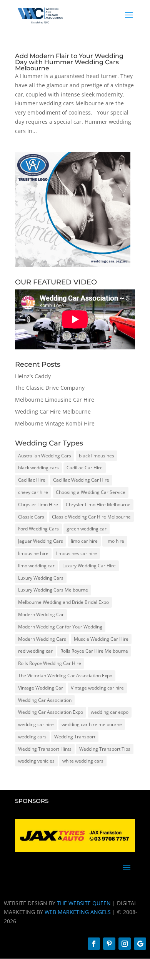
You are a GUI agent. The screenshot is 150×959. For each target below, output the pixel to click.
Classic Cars (31, 517)
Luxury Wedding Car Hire (89, 565)
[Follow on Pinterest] (109, 943)
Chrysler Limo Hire (38, 504)
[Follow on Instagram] (124, 943)
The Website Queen (84, 903)
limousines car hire (76, 553)
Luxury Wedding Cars (40, 578)
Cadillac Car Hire (85, 467)
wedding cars (32, 736)
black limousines (96, 455)
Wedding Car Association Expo (50, 712)
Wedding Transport (74, 736)
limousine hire (33, 553)
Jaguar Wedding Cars (40, 541)
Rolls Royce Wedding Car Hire (49, 663)
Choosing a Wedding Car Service (90, 492)
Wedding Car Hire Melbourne (53, 411)
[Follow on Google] (140, 943)
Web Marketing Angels (78, 912)
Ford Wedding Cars (38, 528)
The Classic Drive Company (50, 387)
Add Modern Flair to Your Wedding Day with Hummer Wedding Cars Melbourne (69, 62)
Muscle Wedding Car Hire (101, 639)
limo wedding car (36, 565)
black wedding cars (38, 467)
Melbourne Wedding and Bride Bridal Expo (63, 602)
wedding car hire (36, 724)
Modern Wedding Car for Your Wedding (60, 626)
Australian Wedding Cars (44, 455)
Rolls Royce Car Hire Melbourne (94, 651)
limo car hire (84, 541)
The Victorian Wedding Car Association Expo (65, 675)
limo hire (114, 541)
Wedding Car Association (45, 700)
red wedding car (35, 651)
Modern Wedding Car (41, 614)
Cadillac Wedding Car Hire (81, 480)
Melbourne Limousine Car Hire (54, 399)
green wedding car (87, 528)
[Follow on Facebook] (94, 943)
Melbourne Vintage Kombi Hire (55, 423)
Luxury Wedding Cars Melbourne (53, 590)
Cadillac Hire (31, 480)
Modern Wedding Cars (42, 639)
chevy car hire (33, 492)
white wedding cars (82, 761)
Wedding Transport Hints (45, 749)
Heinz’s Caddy (33, 376)
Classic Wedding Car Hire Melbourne (91, 517)
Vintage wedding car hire (97, 688)
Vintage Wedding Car (40, 688)
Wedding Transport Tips (104, 749)
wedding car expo (109, 712)
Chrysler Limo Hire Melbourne (98, 504)
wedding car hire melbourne (92, 724)
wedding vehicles (36, 761)
